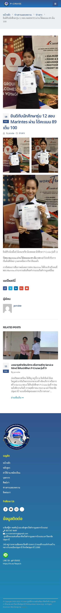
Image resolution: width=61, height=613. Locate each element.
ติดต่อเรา (7, 492)
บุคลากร (6, 477)
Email (27, 288)
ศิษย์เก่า (6, 482)
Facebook (5, 288)
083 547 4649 (11, 530)
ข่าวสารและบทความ (11, 487)
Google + (21, 288)
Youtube (11, 509)
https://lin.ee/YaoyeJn (12, 563)
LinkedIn (16, 288)
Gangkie (24, 607)
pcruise (11, 133)
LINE (5, 560)
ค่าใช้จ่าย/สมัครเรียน (11, 472)
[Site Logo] (12, 3)
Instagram (16, 509)
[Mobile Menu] (55, 3)
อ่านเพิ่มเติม (16, 397)
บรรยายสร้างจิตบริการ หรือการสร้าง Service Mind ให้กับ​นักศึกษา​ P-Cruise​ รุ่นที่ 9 (32, 366)
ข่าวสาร (22, 133)
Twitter (10, 288)
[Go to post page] (30, 345)
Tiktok (22, 509)
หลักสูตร (6, 467)
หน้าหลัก (6, 463)
